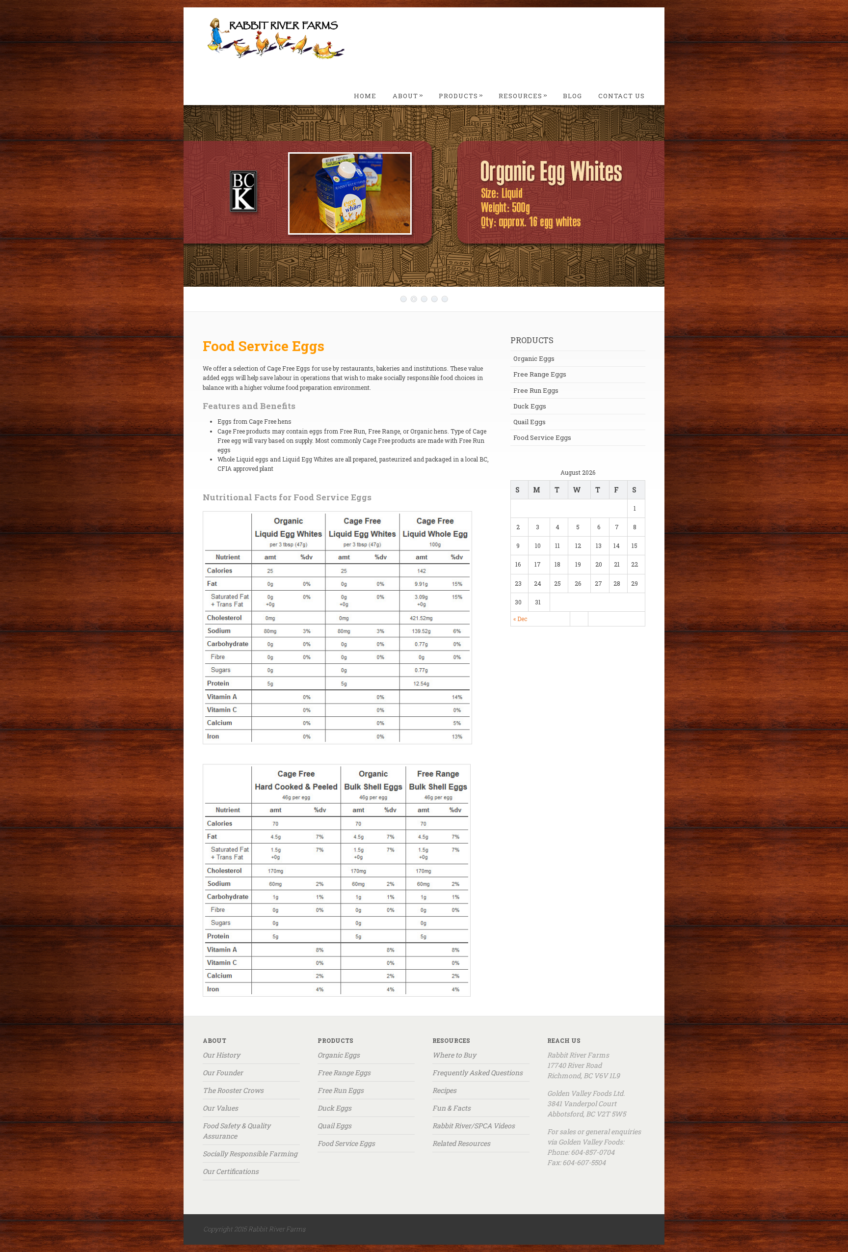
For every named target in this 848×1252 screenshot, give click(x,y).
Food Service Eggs (542, 437)
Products (461, 95)
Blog (572, 95)
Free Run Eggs (535, 390)
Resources (523, 95)
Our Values (220, 1108)
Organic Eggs (534, 358)
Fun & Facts (451, 1108)
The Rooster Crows (233, 1090)
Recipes (444, 1090)
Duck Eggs (529, 406)
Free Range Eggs (539, 374)
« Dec (520, 619)
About (408, 95)
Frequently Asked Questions (477, 1072)
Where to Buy (454, 1055)
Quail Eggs (529, 421)
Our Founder (223, 1072)
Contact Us (621, 95)
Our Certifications (231, 1171)
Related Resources (461, 1143)
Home (365, 95)
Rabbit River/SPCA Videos (473, 1125)
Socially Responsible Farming (250, 1153)
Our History (221, 1055)
